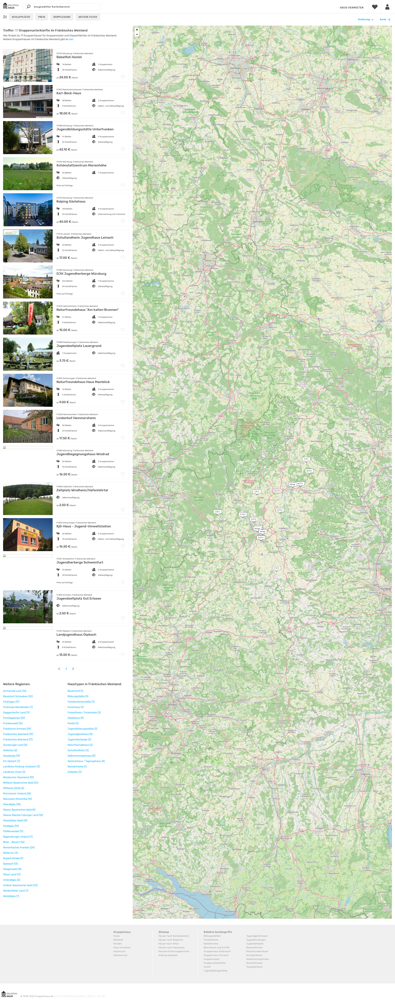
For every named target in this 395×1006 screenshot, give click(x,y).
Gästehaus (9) (75, 717)
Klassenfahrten (254, 947)
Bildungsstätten (212, 936)
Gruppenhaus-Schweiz (216, 955)
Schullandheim (254, 955)
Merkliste (118, 940)
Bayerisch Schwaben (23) (18, 696)
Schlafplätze (21, 17)
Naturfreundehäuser (257, 951)
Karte (383, 19)
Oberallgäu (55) (12, 804)
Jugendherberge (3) (79, 739)
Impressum (119, 951)
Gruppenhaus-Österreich (217, 951)
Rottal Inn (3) (10, 852)
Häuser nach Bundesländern (174, 936)
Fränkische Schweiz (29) (17, 728)
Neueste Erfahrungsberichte (174, 951)
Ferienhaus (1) (76, 707)
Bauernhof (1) (75, 690)
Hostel (207, 967)
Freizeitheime (211, 940)
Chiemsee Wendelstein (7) (18, 707)
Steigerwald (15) (12, 869)
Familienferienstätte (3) (81, 701)
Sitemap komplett (168, 955)
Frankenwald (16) (13, 723)
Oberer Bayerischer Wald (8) (19, 809)
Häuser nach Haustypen (172, 947)
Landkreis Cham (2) (14, 771)
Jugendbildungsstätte (215, 970)
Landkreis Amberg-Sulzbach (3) (21, 766)
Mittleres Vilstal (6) (13, 788)
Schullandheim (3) (78, 750)
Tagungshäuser (254, 967)
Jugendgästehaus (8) (80, 734)
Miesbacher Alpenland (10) (18, 777)
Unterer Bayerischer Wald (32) (20, 885)
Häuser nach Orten (169, 943)
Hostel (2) (73, 723)
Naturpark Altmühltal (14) (17, 798)
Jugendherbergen (256, 940)
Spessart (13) (10, 863)
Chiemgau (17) (11, 701)
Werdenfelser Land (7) (15, 890)
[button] (307, 471)
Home (116, 936)
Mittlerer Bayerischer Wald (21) (20, 782)
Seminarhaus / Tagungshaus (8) (86, 761)
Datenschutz (120, 955)
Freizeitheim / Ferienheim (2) (84, 712)
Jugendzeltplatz (255, 943)
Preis (41, 17)
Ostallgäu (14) (11, 825)
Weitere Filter (88, 17)
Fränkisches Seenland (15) (18, 734)
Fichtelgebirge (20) (14, 717)
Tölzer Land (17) (12, 874)
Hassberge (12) (11, 755)
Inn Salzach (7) (11, 761)
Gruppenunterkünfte (215, 963)
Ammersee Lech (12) (14, 690)
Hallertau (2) (10, 750)
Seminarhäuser (254, 963)
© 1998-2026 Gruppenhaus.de (63, 996)
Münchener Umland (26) (17, 793)
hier (71, 39)
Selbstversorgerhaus (257, 959)
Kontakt (117, 943)
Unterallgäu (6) (11, 879)
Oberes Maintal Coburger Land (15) (23, 815)
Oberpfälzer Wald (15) (15, 820)
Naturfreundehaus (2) (80, 744)
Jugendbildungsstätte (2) (82, 728)
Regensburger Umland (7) (18, 836)
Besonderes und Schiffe (217, 947)
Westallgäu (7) (11, 896)
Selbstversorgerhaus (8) (81, 755)
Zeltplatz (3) (74, 771)
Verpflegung (62, 17)
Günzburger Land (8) (15, 744)
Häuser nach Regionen (171, 940)
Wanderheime (211, 943)
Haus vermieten (352, 7)
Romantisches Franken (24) (19, 847)
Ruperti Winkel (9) (13, 858)
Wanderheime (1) (77, 766)
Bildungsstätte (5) (78, 696)
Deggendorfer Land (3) (16, 712)
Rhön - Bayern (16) (13, 842)
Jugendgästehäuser (257, 936)
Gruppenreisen (212, 959)
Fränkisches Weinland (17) (18, 739)
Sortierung (364, 19)
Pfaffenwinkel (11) (13, 831)
